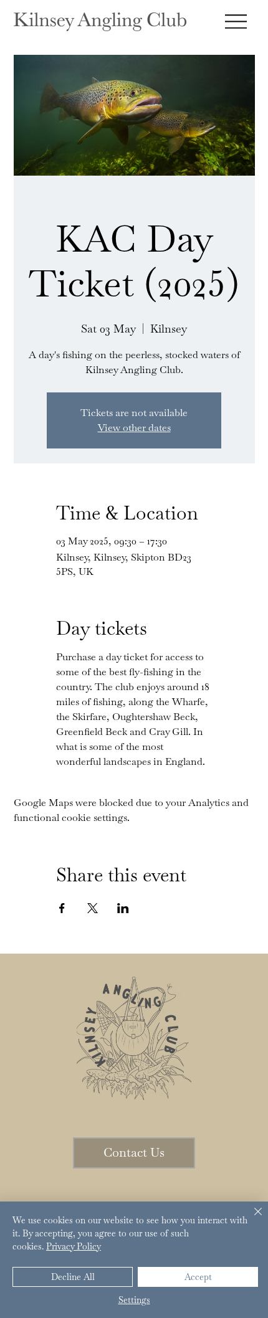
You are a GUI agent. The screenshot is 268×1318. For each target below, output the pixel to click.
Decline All (73, 1276)
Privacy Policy (73, 1246)
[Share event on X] (92, 908)
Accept (198, 1276)
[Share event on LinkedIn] (123, 908)
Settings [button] (134, 1300)
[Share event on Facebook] (62, 908)
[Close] (251, 1219)
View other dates (134, 427)
